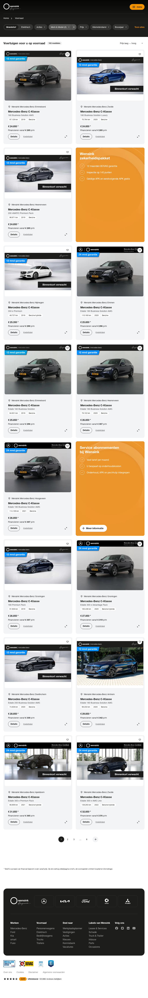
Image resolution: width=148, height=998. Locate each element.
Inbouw (92, 939)
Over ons (7, 972)
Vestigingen (69, 932)
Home (6, 18)
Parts (91, 943)
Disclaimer (33, 972)
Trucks (40, 939)
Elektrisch (42, 932)
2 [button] (67, 839)
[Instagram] (122, 928)
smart (13, 939)
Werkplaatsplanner (72, 928)
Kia (12, 935)
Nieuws (67, 939)
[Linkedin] (128, 928)
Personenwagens (45, 928)
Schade (93, 932)
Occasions (94, 946)
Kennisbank (69, 943)
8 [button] (86, 839)
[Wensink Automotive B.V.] (12, 6)
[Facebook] (116, 928)
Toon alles (140, 27)
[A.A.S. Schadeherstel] (51, 963)
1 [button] (61, 839)
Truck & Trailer (96, 935)
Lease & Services (98, 928)
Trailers (40, 943)
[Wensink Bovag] (27, 963)
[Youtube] (134, 928)
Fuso (12, 943)
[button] (95, 839)
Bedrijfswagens (44, 935)
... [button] (80, 839)
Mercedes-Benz (18, 928)
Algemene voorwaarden (54, 972)
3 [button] (74, 839)
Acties (66, 935)
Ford (12, 932)
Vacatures (68, 946)
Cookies (20, 972)
